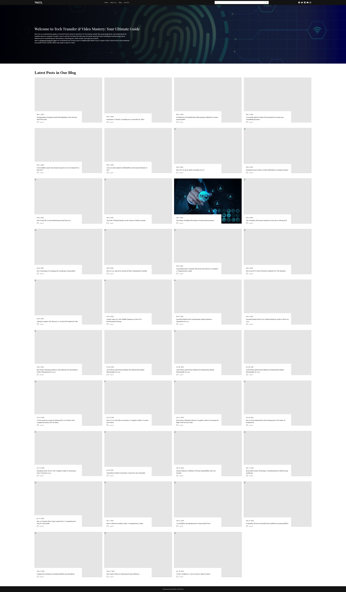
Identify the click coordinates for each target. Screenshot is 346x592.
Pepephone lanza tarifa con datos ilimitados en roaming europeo (267, 170)
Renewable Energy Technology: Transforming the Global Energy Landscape (267, 472)
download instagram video (48, 40)
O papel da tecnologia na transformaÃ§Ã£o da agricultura (55, 574)
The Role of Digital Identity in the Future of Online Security (126, 220)
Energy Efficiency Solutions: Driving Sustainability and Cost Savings (196, 472)
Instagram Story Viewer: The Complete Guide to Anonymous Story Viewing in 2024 (56, 472)
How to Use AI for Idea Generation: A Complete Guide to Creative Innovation (128, 421)
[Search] (267, 2)
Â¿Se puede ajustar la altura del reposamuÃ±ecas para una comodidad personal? (265, 118)
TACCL (38, 2)
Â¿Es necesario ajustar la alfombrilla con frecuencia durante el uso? (127, 169)
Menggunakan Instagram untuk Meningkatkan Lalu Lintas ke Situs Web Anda (57, 118)
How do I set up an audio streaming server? (190, 170)
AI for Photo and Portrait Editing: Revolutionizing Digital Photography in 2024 (125, 371)
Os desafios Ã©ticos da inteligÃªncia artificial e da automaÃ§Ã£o (267, 523)
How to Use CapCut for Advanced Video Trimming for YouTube (127, 271)
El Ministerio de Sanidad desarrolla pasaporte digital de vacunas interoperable (197, 118)
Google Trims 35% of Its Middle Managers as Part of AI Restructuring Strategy (124, 320)
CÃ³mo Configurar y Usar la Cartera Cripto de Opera (193, 574)
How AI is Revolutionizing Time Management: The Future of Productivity (265, 421)
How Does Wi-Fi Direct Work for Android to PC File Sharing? (266, 271)
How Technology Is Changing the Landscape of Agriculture (56, 271)
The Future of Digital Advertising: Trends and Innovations (195, 220)
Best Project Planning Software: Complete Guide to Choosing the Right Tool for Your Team (197, 421)
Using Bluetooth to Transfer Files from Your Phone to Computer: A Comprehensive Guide (197, 270)
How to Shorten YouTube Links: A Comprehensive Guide (125, 523)
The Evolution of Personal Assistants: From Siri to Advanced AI (266, 220)
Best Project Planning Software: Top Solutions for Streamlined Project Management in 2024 (57, 371)
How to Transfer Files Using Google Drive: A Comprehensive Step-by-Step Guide (56, 522)
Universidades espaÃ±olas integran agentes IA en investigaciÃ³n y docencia (58, 169)
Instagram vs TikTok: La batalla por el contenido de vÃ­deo (125, 119)
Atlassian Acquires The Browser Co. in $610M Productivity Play (57, 321)
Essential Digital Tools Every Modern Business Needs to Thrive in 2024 (267, 320)
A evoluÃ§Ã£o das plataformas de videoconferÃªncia (193, 523)
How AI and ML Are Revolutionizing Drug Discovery (54, 220)
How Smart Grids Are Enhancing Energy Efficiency (123, 574)
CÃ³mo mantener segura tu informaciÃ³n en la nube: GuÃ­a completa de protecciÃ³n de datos (56, 421)
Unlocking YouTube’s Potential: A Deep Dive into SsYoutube (126, 473)
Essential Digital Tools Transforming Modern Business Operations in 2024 (194, 320)
